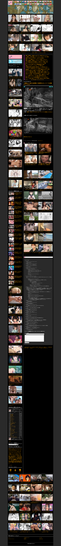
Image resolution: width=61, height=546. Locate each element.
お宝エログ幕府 (12, 430)
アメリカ (11, 450)
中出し (18, 455)
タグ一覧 (40, 537)
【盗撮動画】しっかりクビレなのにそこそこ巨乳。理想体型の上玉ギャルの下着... (37, 69)
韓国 (15, 462)
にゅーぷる (11, 421)
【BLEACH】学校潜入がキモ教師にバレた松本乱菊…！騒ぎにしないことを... (37, 70)
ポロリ (17, 453)
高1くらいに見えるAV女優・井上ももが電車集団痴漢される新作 (34, 64)
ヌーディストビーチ (15, 452)
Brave (11, 434)
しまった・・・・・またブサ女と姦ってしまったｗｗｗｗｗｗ (34, 79)
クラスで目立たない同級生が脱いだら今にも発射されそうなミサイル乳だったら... (37, 68)
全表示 (10, 441)
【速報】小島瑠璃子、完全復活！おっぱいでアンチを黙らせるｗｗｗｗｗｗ (36, 60)
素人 (14, 460)
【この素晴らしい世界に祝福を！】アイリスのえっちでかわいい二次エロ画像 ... (37, 56)
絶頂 (16, 460)
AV (9, 448)
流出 (12, 459)
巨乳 (13, 457)
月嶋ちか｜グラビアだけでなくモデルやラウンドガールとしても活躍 (35, 63)
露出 (13, 462)
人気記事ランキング (26, 537)
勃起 (13, 456)
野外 (11, 462)
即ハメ (15, 456)
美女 (19, 460)
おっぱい (12, 448)
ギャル (11, 451)
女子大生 (19, 456)
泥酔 (9, 458)
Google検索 (11, 414)
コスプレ (15, 451)
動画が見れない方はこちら (28, 136)
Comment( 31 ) (51, 257)
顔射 (17, 462)
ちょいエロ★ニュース (13, 422)
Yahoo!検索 (11, 415)
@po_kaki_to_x (40, 140)
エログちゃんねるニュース (13, 432)
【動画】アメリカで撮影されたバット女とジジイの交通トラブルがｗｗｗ (36, 59)
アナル (20, 448)
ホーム (9, 537)
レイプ (11, 455)
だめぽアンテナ (12, 416)
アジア (16, 448)
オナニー (16, 449)
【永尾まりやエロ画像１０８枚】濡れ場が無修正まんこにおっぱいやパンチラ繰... (37, 73)
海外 (15, 459)
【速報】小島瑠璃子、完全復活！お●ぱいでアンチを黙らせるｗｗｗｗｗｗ (36, 55)
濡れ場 (18, 459)
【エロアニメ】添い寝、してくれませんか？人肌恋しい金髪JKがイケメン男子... (37, 74)
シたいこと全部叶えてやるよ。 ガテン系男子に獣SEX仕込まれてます (36, 75)
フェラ (14, 454)
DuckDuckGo (12, 433)
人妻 (11, 456)
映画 (21, 457)
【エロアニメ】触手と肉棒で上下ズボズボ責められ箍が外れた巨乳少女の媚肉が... (37, 78)
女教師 (10, 457)
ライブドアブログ (12, 431)
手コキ (15, 457)
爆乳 (21, 459)
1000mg (11, 424)
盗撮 (12, 460)
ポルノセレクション (12, 425)
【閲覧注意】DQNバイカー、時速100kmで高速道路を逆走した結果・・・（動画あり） (31, 347)
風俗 (20, 462)
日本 (18, 457)
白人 (10, 460)
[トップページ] (10, 3)
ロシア (14, 455)
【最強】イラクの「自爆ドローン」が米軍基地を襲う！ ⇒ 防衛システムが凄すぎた (45, 347)
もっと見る (10, 465)
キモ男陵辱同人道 (12, 423)
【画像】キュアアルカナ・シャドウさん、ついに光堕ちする (34, 65)
